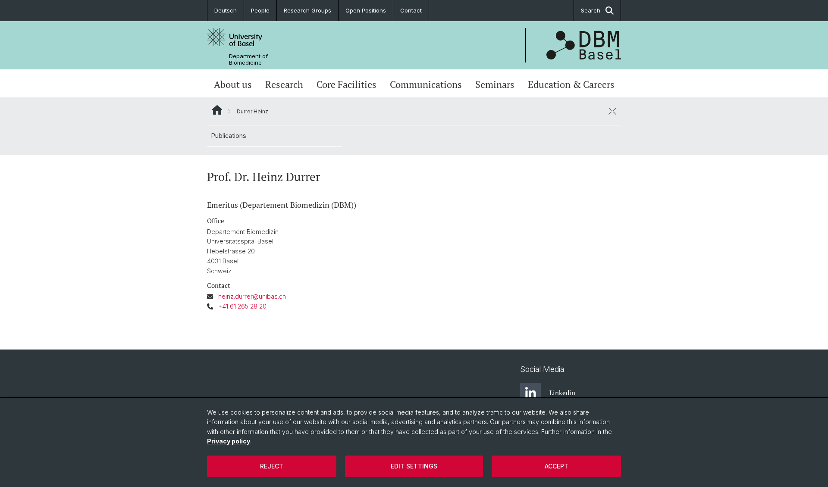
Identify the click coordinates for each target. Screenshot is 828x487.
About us (233, 84)
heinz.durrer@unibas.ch (252, 296)
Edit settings (414, 466)
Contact (411, 10)
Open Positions (365, 10)
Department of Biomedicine (248, 59)
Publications (228, 135)
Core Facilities (346, 84)
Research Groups (307, 10)
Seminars (494, 84)
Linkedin (562, 392)
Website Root (217, 110)
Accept (556, 466)
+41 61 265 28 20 (242, 306)
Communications (426, 84)
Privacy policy (228, 441)
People (260, 10)
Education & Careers (571, 84)
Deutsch (225, 10)
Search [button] (590, 10)
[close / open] (612, 111)
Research (284, 84)
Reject (271, 466)
